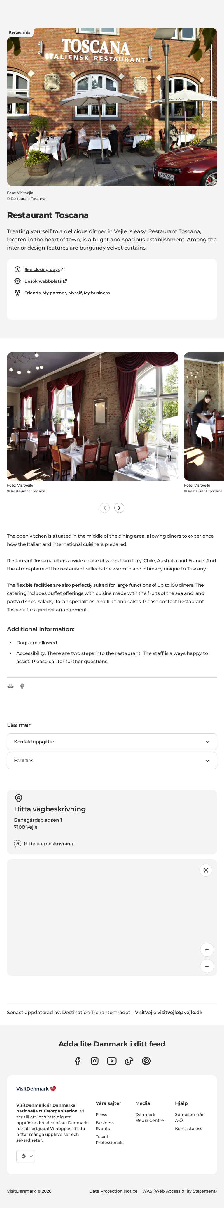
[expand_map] (206, 870)
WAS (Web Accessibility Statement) (179, 1191)
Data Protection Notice (113, 1191)
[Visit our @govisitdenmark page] (129, 1061)
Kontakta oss (188, 1128)
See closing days (42, 269)
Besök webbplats (43, 281)
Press (101, 1114)
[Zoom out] (207, 966)
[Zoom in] (207, 950)
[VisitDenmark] (36, 1089)
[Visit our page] (95, 1061)
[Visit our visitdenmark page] (112, 1061)
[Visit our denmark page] (77, 1061)
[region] (112, 917)
